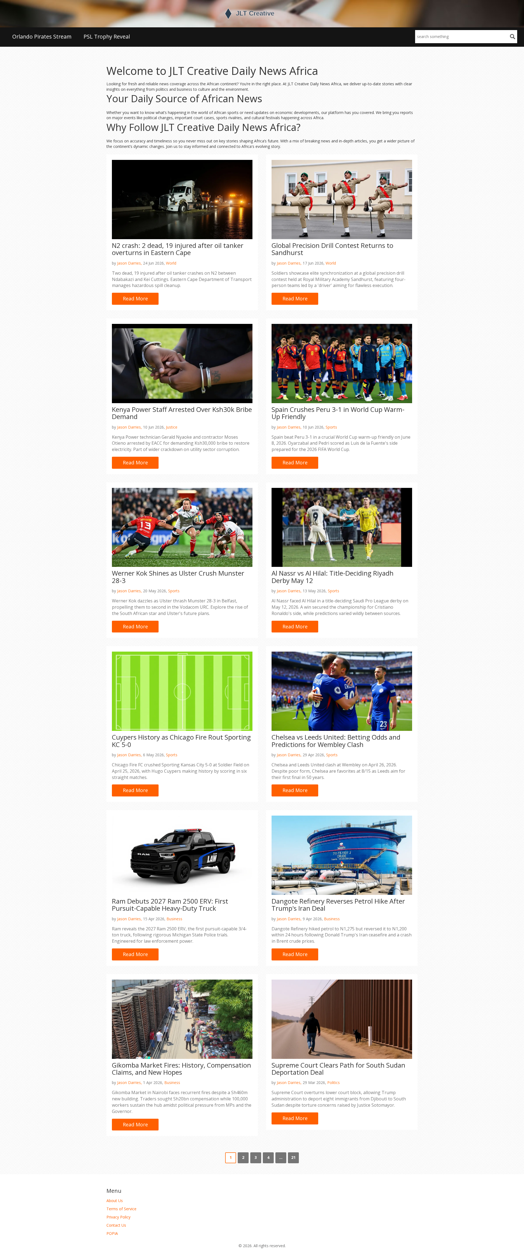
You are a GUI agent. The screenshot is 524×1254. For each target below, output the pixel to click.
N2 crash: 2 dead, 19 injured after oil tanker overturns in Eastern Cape (177, 249)
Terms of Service (121, 1208)
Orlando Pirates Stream (42, 36)
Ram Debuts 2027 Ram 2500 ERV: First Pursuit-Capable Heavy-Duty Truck (170, 904)
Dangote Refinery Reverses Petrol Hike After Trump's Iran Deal (338, 904)
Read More (135, 298)
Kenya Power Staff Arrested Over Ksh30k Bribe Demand (182, 413)
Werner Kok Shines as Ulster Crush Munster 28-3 (178, 577)
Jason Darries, (129, 263)
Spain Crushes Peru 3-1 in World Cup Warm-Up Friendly (338, 413)
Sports (331, 427)
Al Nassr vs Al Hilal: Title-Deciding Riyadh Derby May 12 (333, 577)
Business (174, 918)
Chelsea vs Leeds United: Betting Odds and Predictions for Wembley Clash (336, 741)
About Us (114, 1200)
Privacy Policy (118, 1217)
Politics (333, 1082)
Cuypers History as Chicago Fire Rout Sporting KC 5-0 (181, 741)
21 (293, 1157)
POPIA (112, 1233)
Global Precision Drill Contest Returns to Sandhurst (332, 249)
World (171, 263)
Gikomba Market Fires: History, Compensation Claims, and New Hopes (181, 1068)
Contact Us (116, 1225)
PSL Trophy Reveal (107, 36)
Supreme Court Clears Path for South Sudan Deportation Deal (338, 1068)
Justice (171, 427)
